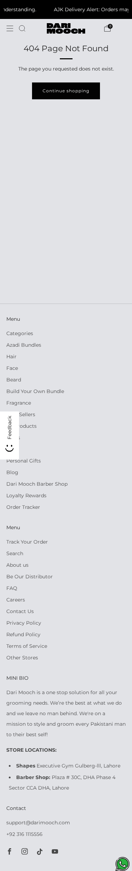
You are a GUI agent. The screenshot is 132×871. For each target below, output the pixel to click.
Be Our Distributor (29, 576)
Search (14, 553)
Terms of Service (26, 646)
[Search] (22, 28)
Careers (15, 600)
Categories (19, 333)
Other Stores (22, 657)
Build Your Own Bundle (35, 391)
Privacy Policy (23, 623)
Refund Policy (23, 634)
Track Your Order (27, 542)
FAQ (11, 588)
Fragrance (18, 403)
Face (12, 368)
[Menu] (9, 28)
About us (17, 565)
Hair (11, 356)
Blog (12, 472)
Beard (13, 380)
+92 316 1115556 (24, 834)
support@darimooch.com (38, 822)
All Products (21, 426)
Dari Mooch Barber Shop (37, 484)
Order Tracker (23, 507)
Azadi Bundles (23, 345)
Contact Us (20, 611)
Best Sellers (20, 414)
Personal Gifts (23, 461)
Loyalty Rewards (26, 495)
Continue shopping (66, 90)
